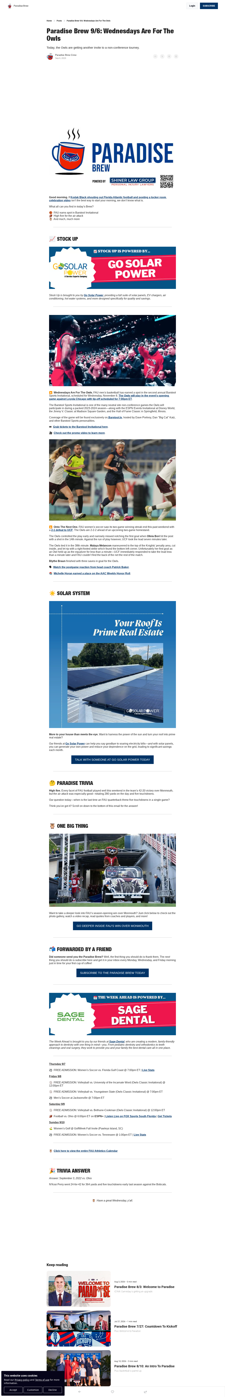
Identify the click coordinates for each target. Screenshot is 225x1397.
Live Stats (148, 1070)
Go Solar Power (75, 743)
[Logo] (9, 6)
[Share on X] (162, 56)
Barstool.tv (115, 417)
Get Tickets (165, 1116)
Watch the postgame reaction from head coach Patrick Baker (91, 567)
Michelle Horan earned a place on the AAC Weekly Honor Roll (92, 573)
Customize (33, 1389)
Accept (13, 1389)
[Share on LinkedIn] (176, 56)
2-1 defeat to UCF (62, 530)
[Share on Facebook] (155, 56)
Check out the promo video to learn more (79, 433)
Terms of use (42, 1379)
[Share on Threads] (169, 56)
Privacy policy (22, 1379)
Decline (52, 1389)
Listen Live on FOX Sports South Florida (130, 1116)
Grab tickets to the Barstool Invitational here (80, 426)
